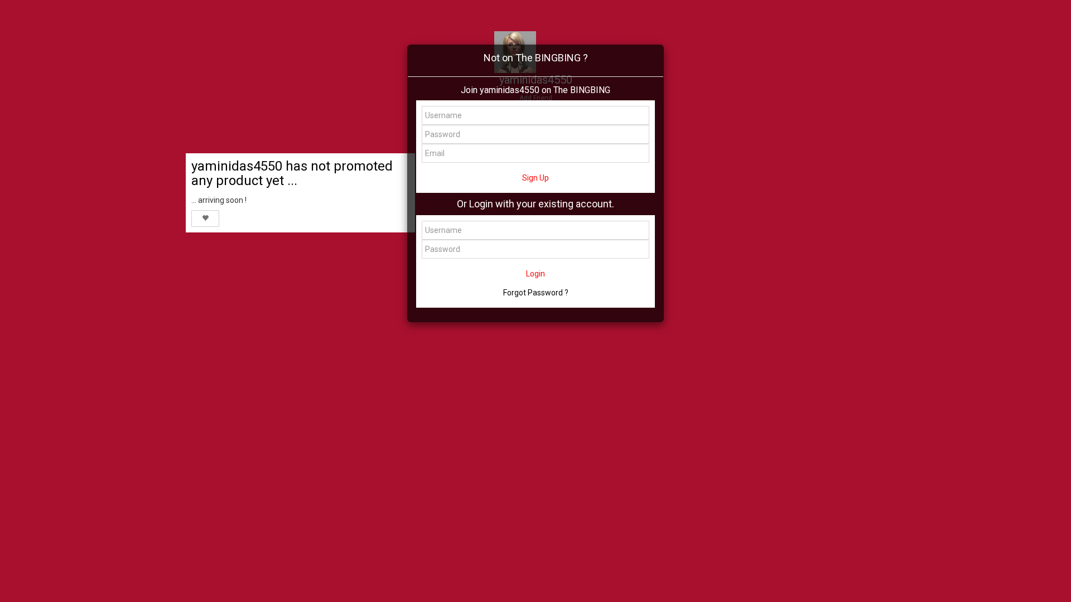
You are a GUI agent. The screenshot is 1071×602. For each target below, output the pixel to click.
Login (535, 273)
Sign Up (535, 177)
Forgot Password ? (535, 292)
